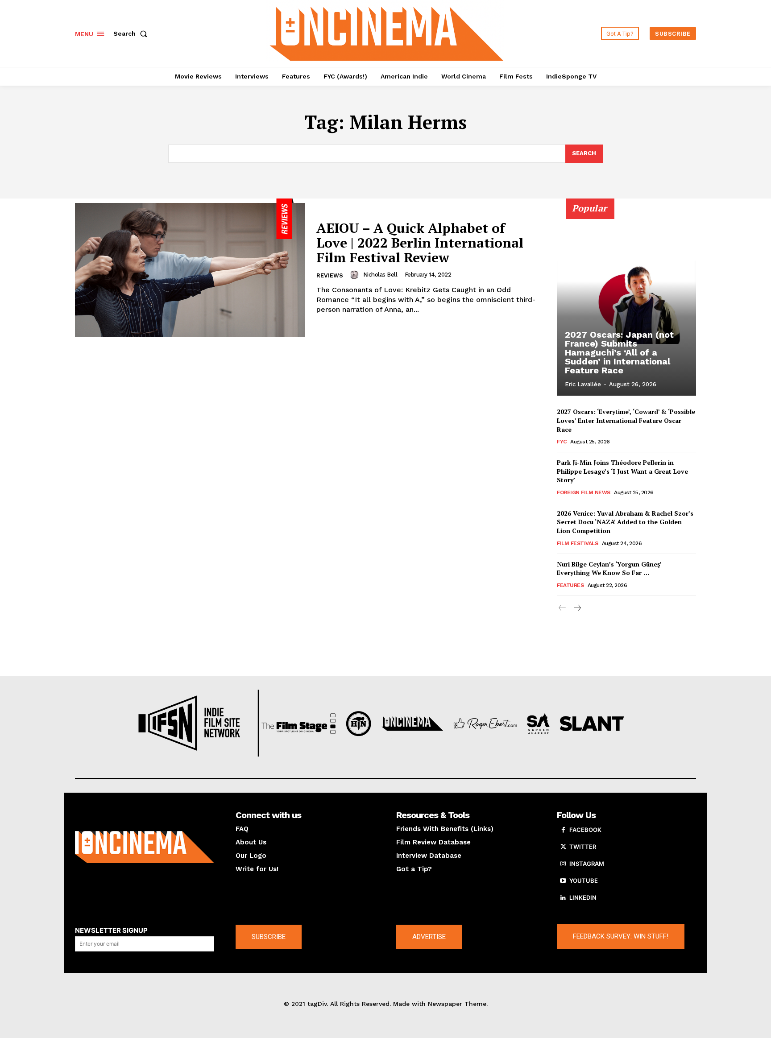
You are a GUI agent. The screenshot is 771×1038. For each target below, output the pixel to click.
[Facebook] (563, 830)
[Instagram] (563, 864)
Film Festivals (577, 543)
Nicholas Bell (380, 274)
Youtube (583, 880)
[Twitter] (563, 847)
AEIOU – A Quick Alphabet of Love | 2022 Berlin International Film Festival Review (419, 242)
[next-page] (576, 608)
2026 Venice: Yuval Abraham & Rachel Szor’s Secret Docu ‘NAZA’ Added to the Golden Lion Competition (625, 522)
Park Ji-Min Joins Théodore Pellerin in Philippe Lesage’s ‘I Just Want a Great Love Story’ (622, 471)
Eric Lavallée (583, 384)
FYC (562, 441)
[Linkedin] (563, 898)
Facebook (585, 829)
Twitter (582, 846)
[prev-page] (562, 608)
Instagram (586, 863)
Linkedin (583, 897)
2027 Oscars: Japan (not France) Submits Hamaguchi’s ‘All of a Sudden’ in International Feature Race (619, 352)
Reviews (329, 275)
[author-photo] (355, 274)
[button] (132, 33)
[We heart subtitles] (386, 32)
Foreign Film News (583, 492)
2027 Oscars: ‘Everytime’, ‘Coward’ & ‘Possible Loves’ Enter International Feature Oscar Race (626, 420)
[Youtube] (563, 881)
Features (570, 585)
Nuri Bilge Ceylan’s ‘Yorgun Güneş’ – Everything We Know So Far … (612, 568)
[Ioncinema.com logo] (144, 847)
